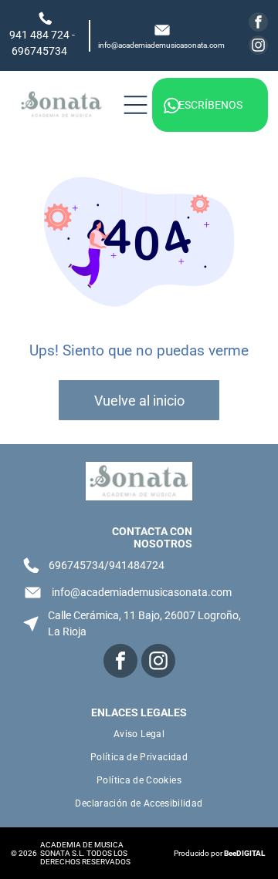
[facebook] (258, 23)
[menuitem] (138, 734)
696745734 (39, 51)
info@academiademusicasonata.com (161, 45)
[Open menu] (135, 104)
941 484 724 (39, 35)
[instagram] (258, 47)
